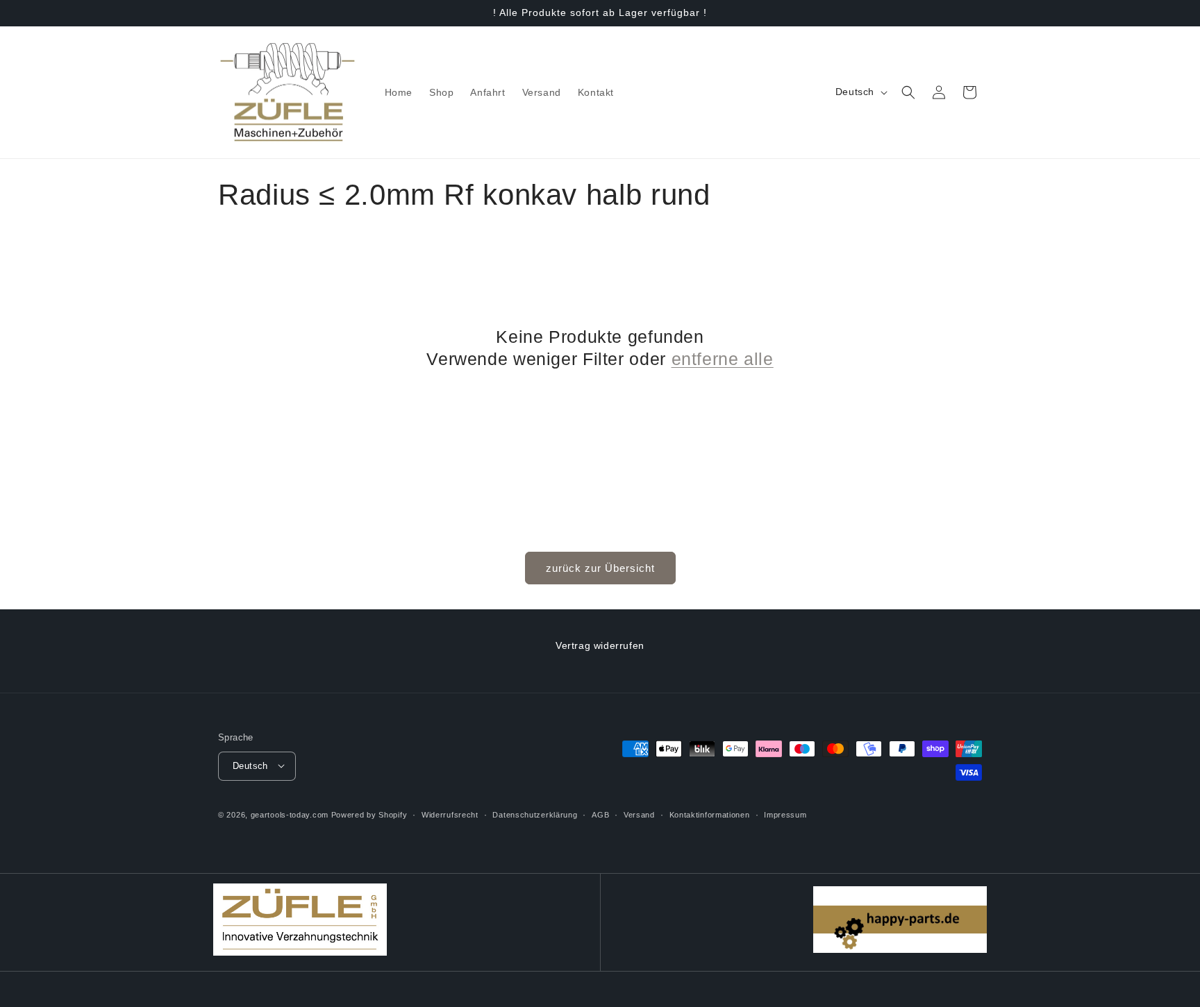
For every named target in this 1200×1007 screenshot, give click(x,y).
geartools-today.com (289, 814)
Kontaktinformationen (709, 814)
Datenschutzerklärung (534, 814)
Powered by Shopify (369, 814)
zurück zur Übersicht (600, 568)
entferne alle (723, 359)
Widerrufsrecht (450, 814)
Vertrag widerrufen (600, 645)
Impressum (785, 814)
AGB (600, 814)
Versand (639, 814)
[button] (908, 92)
